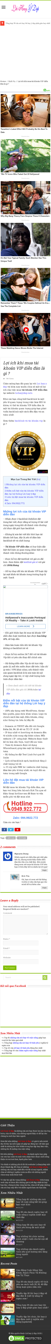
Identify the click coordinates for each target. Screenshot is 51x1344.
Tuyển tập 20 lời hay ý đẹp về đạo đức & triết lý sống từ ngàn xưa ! (31, 1296)
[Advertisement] (25, 53)
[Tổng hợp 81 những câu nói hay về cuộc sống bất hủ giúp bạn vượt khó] (8, 1203)
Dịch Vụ (11, 81)
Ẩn (38, 479)
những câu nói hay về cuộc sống (24, 1037)
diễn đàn (11, 838)
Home (3, 81)
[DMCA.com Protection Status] (25, 1338)
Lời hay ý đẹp (31, 1333)
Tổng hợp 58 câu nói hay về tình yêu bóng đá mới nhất (31, 1226)
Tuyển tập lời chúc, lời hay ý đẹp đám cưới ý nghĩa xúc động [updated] (31, 1319)
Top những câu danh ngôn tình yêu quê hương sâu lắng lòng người (31, 1252)
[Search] (44, 977)
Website (7, 957)
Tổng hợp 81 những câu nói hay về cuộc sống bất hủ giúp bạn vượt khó (31, 1202)
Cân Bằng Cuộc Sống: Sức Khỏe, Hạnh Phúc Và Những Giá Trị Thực (31, 1273)
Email (6, 948)
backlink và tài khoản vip (29, 420)
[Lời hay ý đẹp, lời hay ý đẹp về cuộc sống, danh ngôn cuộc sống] (25, 7)
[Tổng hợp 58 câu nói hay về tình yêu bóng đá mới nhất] (8, 1228)
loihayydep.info (23, 392)
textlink (22, 838)
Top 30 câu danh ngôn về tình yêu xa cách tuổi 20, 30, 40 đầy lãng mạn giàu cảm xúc (32, 1284)
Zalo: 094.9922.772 (15, 503)
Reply (44, 870)
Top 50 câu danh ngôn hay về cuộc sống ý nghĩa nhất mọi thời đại (31, 1215)
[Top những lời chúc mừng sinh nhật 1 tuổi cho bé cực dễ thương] (8, 1240)
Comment (7, 913)
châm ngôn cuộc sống (28, 1050)
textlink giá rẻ (31, 562)
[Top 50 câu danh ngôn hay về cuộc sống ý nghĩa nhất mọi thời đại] (8, 1215)
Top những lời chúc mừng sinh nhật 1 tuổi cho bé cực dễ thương (32, 1239)
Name (6, 939)
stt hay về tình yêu (22, 1048)
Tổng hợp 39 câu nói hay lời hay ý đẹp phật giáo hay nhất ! (32, 1306)
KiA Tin (25, 876)
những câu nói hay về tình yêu (26, 1042)
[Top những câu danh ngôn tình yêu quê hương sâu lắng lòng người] (8, 1252)
